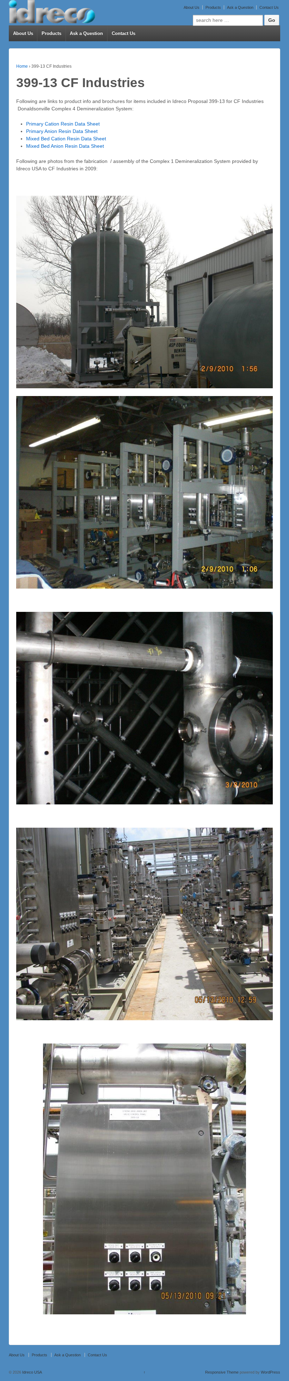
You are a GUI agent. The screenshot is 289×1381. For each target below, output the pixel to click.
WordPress (270, 1372)
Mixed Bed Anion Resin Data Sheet (65, 146)
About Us (191, 7)
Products (213, 7)
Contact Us (269, 7)
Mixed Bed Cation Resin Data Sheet (66, 138)
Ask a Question (240, 7)
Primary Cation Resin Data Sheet (63, 124)
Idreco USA (31, 1372)
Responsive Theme (222, 1372)
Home (22, 66)
